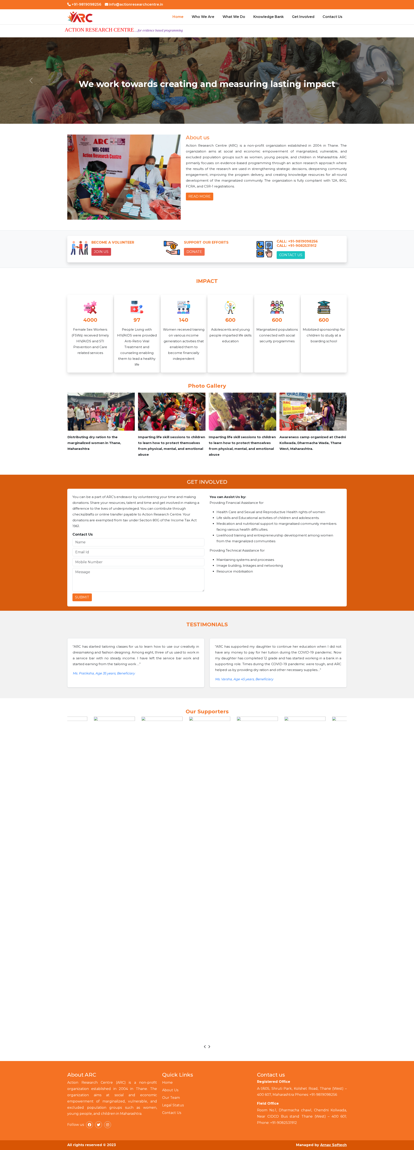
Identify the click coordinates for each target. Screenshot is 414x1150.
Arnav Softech (333, 1145)
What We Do (234, 17)
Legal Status (173, 1105)
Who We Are (203, 17)
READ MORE (199, 196)
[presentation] (205, 1047)
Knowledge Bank (268, 17)
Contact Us (332, 17)
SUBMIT (82, 597)
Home (177, 17)
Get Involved (303, 17)
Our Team (171, 1098)
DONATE (194, 252)
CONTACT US (290, 255)
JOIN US (101, 252)
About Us (170, 1090)
